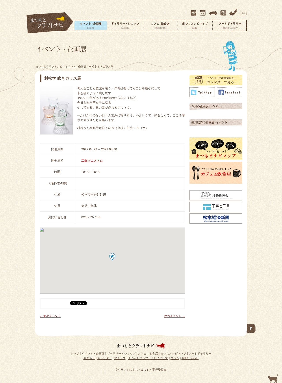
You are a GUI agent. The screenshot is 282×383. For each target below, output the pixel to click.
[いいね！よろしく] (229, 96)
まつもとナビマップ (195, 25)
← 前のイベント (50, 316)
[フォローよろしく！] (202, 96)
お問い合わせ (243, 11)
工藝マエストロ (92, 160)
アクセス (213, 11)
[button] (112, 257)
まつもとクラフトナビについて (223, 11)
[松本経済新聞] (215, 222)
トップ (74, 353)
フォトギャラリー (229, 25)
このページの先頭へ (251, 327)
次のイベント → (174, 316)
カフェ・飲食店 (160, 25)
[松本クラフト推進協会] (215, 199)
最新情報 (193, 11)
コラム (234, 11)
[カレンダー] (215, 84)
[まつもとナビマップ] (215, 158)
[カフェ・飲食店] (215, 182)
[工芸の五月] (215, 211)
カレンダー (203, 11)
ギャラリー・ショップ (125, 25)
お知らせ (89, 358)
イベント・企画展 (90, 25)
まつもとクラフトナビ (50, 23)
